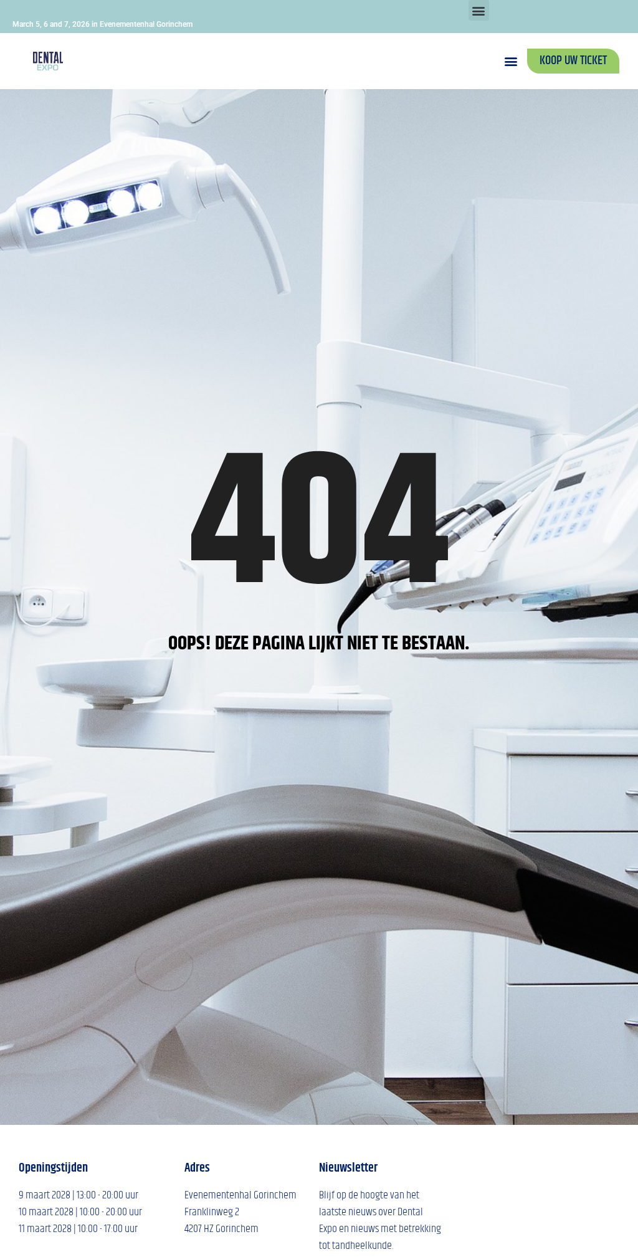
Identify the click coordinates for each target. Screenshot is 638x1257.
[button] (479, 10)
